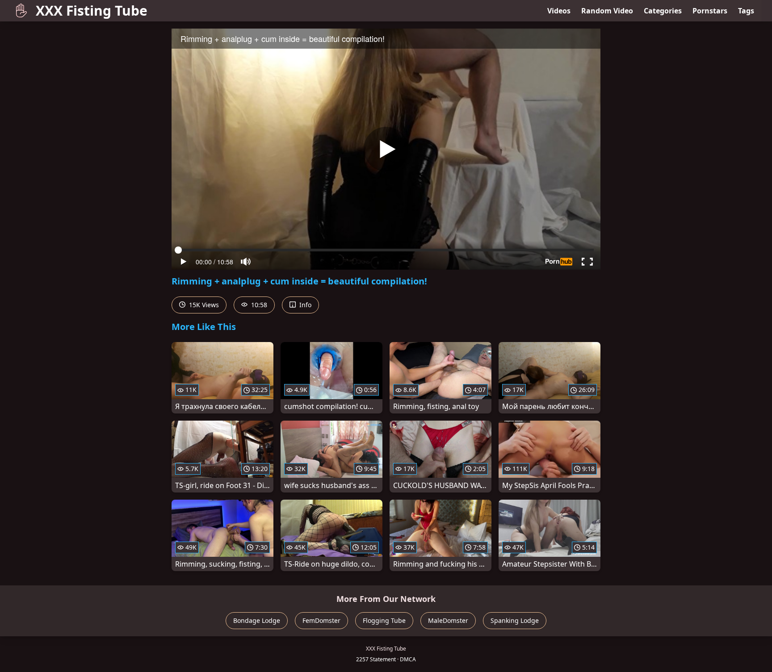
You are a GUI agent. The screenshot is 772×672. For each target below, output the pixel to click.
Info (304, 305)
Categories (663, 11)
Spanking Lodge (515, 620)
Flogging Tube (384, 620)
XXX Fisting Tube (91, 10)
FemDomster (321, 620)
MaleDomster (448, 620)
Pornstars (709, 11)
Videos (559, 11)
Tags (746, 11)
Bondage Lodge (256, 620)
